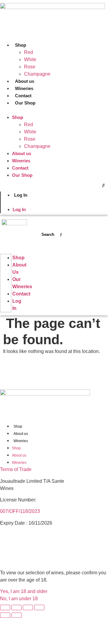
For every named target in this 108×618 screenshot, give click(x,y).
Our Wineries (22, 283)
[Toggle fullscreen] (16, 607)
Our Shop (25, 102)
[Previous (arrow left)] (5, 615)
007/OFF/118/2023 (20, 511)
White (30, 59)
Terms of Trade (16, 469)
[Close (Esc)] (39, 607)
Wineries (24, 88)
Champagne (37, 73)
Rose (29, 66)
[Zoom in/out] (5, 607)
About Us (19, 268)
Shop (20, 45)
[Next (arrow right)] (16, 615)
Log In (20, 195)
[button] (54, 110)
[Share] (28, 607)
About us (24, 81)
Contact (23, 95)
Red (28, 52)
